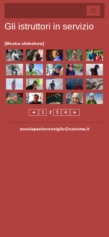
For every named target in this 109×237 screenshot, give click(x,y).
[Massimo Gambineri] (14, 69)
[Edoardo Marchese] (74, 98)
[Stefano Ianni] (14, 84)
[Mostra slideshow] (24, 43)
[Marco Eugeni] (14, 55)
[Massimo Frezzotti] (54, 55)
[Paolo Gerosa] (54, 69)
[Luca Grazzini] (94, 69)
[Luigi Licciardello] (14, 98)
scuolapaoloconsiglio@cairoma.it (54, 128)
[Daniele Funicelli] (74, 55)
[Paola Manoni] (54, 98)
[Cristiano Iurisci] (34, 84)
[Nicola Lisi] (34, 98)
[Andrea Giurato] (74, 69)
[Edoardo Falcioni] (34, 55)
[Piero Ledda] (94, 84)
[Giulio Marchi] (94, 98)
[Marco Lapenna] (74, 84)
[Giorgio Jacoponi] (54, 84)
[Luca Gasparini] (34, 69)
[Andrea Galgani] (94, 55)
